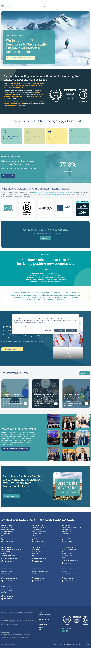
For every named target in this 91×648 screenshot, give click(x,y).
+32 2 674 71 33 (8, 599)
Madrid (40, 85)
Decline (71, 330)
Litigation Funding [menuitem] (43, 617)
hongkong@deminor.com (71, 560)
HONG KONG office (67, 547)
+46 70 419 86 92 (68, 581)
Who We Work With (52, 6)
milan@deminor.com (40, 558)
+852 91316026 (68, 563)
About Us (62, 6)
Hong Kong (34, 85)
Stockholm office (67, 569)
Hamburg (22, 85)
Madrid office (36, 569)
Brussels (11, 85)
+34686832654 (38, 581)
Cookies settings (48, 330)
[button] (79, 60)
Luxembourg (20, 87)
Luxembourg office (38, 525)
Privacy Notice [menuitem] (54, 644)
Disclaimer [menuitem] (69, 644)
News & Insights (71, 6)
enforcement (7, 96)
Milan (5, 87)
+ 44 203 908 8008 (68, 541)
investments (34, 96)
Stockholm (11, 87)
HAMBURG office (6, 569)
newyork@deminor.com (10, 558)
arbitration (40, 94)
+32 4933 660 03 (38, 561)
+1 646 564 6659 (8, 561)
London (16, 85)
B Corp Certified (12, 105)
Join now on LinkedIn (10, 496)
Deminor (16, 83)
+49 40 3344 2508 (8, 581)
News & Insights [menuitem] (43, 624)
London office (66, 525)
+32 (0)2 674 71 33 (8, 541)
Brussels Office (6, 525)
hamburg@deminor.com (10, 578)
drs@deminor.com (9, 539)
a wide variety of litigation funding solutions (49, 194)
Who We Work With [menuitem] (44, 619)
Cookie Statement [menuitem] (62, 644)
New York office (6, 547)
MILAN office (36, 547)
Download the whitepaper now (10, 349)
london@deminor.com (70, 539)
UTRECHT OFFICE (6, 586)
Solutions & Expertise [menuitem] (44, 614)
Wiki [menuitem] (40, 629)
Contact (80, 6)
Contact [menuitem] (41, 627)
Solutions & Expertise (28, 6)
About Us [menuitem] (41, 622)
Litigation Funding (40, 6)
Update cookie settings (76, 644)
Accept (60, 330)
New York (27, 85)
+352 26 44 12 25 (38, 541)
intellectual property (17, 96)
